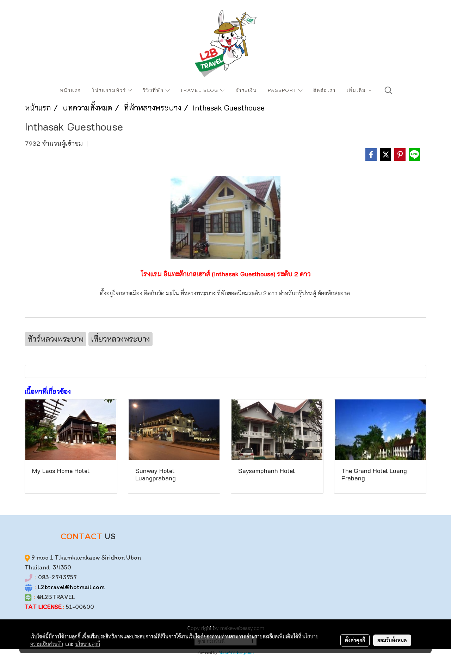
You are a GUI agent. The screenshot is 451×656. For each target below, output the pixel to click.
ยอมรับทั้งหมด (392, 640)
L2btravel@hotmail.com (71, 587)
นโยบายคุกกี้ (87, 644)
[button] (388, 90)
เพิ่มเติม (357, 90)
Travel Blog (200, 90)
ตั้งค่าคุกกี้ (355, 640)
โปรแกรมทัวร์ (110, 90)
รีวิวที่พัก (154, 90)
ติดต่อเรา (324, 90)
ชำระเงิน (246, 90)
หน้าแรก (70, 90)
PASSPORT (283, 90)
